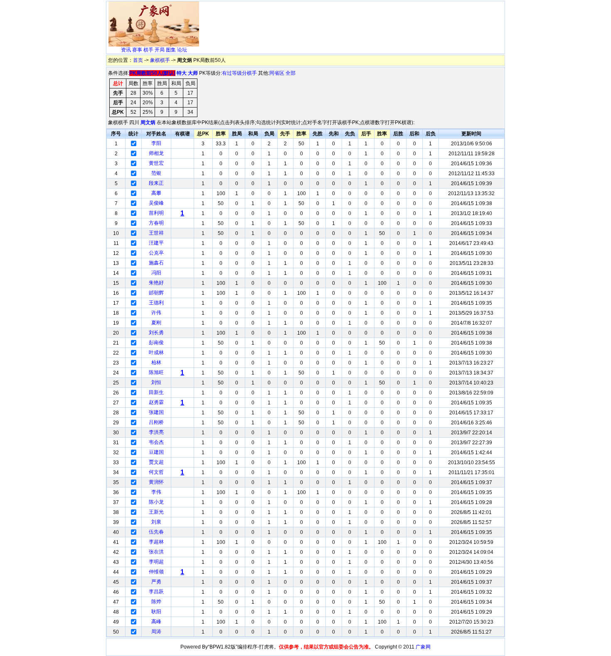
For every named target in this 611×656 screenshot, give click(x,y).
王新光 (156, 512)
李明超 (156, 562)
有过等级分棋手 (239, 73)
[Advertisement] (352, 23)
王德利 (156, 303)
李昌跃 (156, 592)
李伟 (156, 492)
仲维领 (156, 572)
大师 (193, 73)
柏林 (156, 362)
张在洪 (156, 552)
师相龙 (156, 153)
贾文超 (156, 462)
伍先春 (156, 532)
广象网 (423, 647)
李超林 (156, 542)
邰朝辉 (156, 293)
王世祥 (156, 233)
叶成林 (156, 352)
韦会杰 (156, 442)
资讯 (126, 50)
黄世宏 (156, 163)
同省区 (276, 73)
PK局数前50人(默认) (152, 73)
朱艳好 (156, 283)
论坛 (182, 50)
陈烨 (156, 602)
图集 (171, 50)
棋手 (148, 50)
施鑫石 (156, 263)
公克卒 (156, 253)
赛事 (137, 50)
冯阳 (156, 273)
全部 (291, 73)
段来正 (156, 183)
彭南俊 (156, 342)
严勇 (156, 582)
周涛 (156, 631)
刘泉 (156, 522)
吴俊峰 (156, 203)
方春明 (156, 223)
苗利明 (156, 213)
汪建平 (156, 243)
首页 (138, 60)
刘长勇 (156, 332)
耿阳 (156, 611)
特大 (182, 73)
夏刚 (156, 323)
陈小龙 (156, 502)
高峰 (156, 621)
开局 (160, 50)
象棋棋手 (160, 60)
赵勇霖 (156, 402)
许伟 (156, 313)
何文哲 (156, 472)
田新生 (156, 392)
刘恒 (156, 382)
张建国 (156, 412)
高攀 (156, 193)
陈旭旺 (156, 372)
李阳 (156, 143)
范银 (156, 173)
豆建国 (156, 452)
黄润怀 (156, 482)
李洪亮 (156, 432)
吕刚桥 (156, 422)
